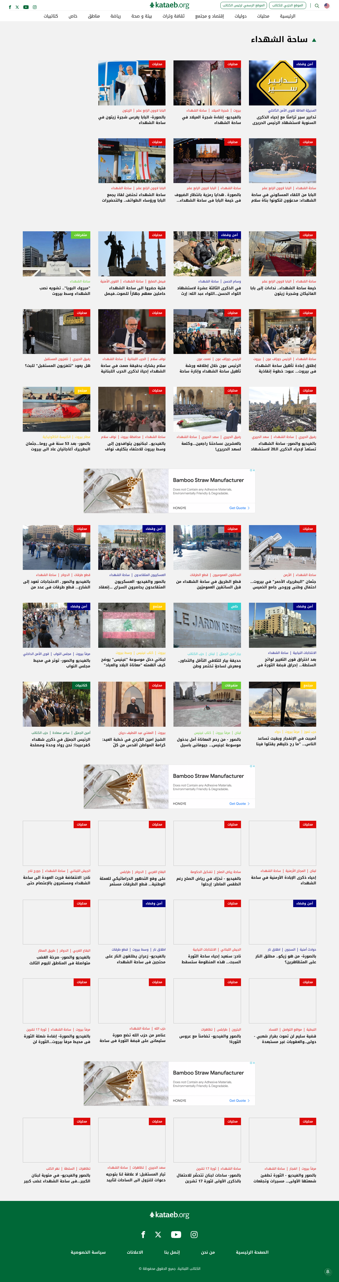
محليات (263, 16)
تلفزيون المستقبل (56, 359)
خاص (73, 16)
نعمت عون (204, 359)
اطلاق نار (274, 949)
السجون (290, 949)
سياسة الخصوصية (88, 1252)
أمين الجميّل (82, 733)
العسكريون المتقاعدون (150, 575)
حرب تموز (310, 732)
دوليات (241, 16)
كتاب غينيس (144, 653)
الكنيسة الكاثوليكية (56, 437)
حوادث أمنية (308, 949)
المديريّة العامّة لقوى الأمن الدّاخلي (292, 110)
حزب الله (160, 1028)
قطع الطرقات (199, 575)
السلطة (69, 1169)
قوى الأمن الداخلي (36, 654)
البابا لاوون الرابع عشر (151, 110)
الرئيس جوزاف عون (278, 359)
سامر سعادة (61, 733)
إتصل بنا (172, 1252)
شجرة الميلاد (220, 110)
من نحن (208, 1252)
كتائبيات (51, 16)
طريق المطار (46, 950)
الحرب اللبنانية (136, 359)
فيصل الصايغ (157, 281)
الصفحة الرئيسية (252, 1252)
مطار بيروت (82, 437)
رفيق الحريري (81, 359)
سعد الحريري (260, 437)
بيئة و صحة (141, 16)
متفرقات (80, 235)
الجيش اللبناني (80, 871)
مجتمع (82, 390)
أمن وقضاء (304, 64)
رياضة (115, 16)
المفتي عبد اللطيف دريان (136, 733)
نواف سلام (158, 359)
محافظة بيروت (131, 437)
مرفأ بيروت (83, 654)
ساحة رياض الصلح (229, 872)
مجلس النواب (62, 654)
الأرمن (287, 575)
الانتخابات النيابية (304, 653)
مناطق (94, 16)
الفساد (273, 1029)
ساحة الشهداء (196, 110)
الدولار (65, 575)
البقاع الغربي (157, 872)
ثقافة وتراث (174, 16)
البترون (236, 1029)
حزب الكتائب (196, 654)
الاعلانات (135, 1252)
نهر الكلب (53, 1169)
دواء (277, 732)
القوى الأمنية (109, 281)
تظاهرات (206, 1029)
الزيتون (127, 110)
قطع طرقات (82, 575)
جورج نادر (34, 871)
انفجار (293, 1169)
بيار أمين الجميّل (230, 654)
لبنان (211, 654)
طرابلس (125, 872)
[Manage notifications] (328, 1271)
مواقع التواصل (292, 1029)
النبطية (311, 1029)
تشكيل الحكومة (201, 872)
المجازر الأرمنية (295, 871)
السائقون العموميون (227, 575)
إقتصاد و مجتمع (209, 16)
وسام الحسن (232, 281)
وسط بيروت (124, 653)
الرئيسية (288, 16)
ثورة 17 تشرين (36, 1029)
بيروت (237, 110)
